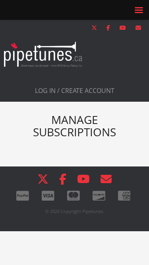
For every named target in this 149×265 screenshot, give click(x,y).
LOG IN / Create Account (74, 90)
